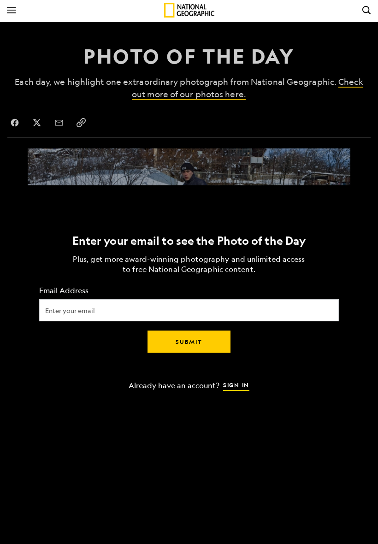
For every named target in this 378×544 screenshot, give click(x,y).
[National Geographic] (189, 10)
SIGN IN (236, 385)
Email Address (64, 290)
